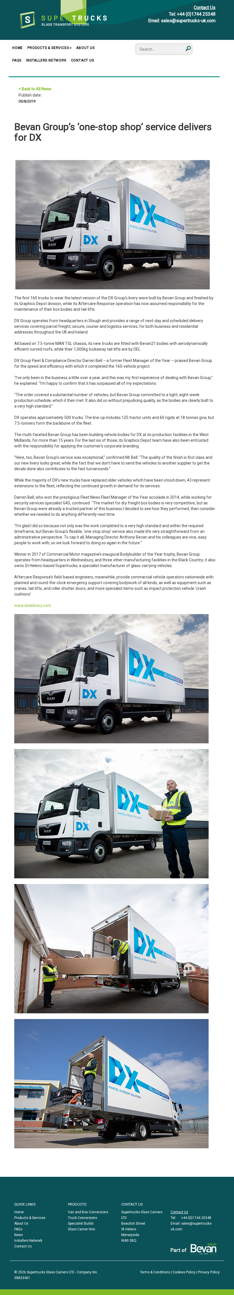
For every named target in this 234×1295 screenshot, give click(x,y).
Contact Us (204, 7)
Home (17, 48)
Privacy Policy (209, 1272)
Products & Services (48, 48)
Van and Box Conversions (88, 1212)
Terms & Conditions (155, 1272)
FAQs (16, 60)
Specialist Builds (81, 1224)
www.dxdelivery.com (32, 605)
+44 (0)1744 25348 (196, 14)
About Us (85, 48)
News (18, 1235)
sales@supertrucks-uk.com (188, 20)
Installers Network (46, 60)
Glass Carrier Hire (81, 1229)
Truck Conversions (82, 1218)
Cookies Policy (184, 1272)
